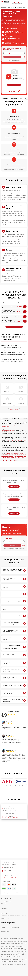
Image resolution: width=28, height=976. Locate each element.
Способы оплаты (5, 918)
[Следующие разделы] (27, 99)
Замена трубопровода (9, 456)
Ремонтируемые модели (7, 910)
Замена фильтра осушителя (15, 454)
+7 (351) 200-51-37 (17, 2)
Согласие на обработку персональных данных (13, 915)
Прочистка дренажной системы (8, 457)
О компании (4, 908)
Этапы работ (14, 98)
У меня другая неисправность (14, 326)
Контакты (3, 903)
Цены (21, 98)
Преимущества (5, 98)
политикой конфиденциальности (14, 60)
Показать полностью (6, 365)
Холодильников (5, 931)
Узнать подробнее (14, 486)
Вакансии (3, 906)
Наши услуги (4, 913)
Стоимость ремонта (6, 898)
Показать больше (14, 409)
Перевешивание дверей (20, 456)
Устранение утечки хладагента (12, 453)
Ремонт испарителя (13, 460)
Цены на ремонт (14, 84)
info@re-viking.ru (8, 867)
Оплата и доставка (6, 901)
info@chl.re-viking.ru (9, 813)
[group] (7, 783)
